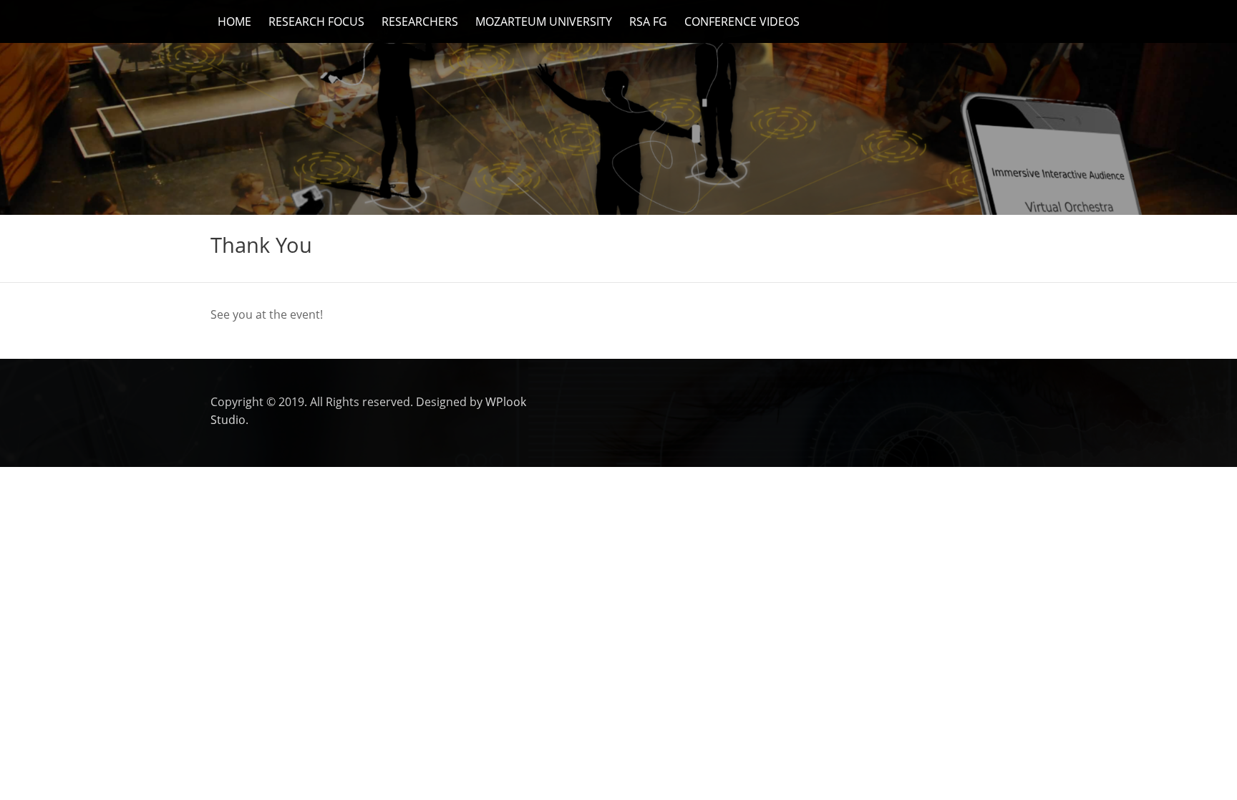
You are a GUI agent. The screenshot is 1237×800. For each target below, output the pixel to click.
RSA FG (648, 21)
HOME (234, 21)
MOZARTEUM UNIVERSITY (543, 21)
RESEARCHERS (420, 21)
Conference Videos (742, 21)
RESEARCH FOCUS (316, 21)
